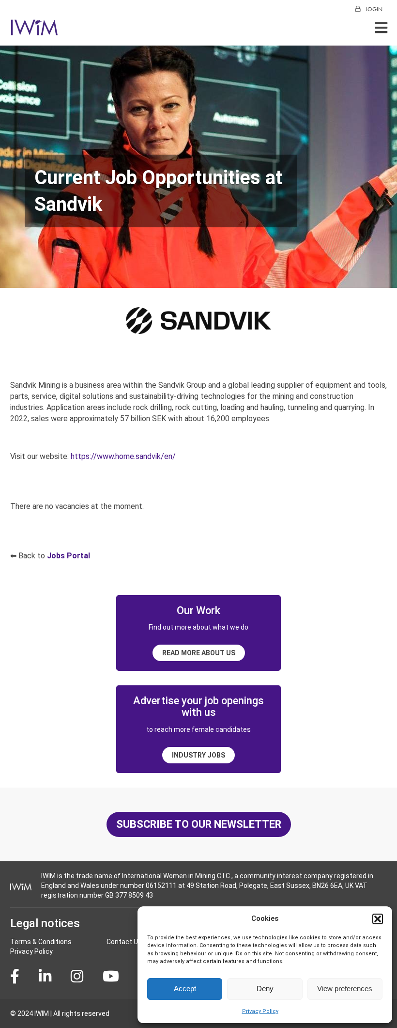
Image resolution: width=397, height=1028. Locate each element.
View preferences (344, 988)
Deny (265, 988)
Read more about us (198, 653)
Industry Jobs (198, 755)
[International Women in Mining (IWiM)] (34, 30)
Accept (185, 988)
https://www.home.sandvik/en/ (123, 456)
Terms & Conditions (41, 942)
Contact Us (124, 942)
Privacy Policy (260, 1011)
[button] (377, 919)
